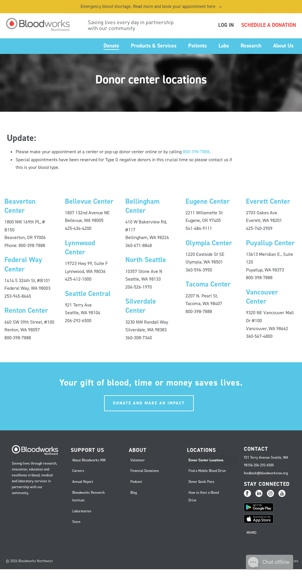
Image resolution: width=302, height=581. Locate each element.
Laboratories (81, 511)
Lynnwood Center (80, 247)
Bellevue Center (89, 201)
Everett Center (268, 201)
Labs (224, 45)
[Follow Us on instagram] (270, 494)
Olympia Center (209, 243)
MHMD (251, 532)
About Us (283, 45)
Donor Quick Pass (201, 481)
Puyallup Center (270, 243)
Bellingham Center (142, 206)
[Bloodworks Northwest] (41, 24)
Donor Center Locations (206, 460)
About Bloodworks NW (89, 460)
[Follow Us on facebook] (247, 494)
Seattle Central (88, 293)
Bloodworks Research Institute (88, 496)
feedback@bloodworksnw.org (266, 473)
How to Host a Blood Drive (203, 496)
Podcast (136, 481)
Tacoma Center (208, 284)
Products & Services (153, 45)
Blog (133, 492)
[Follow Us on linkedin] (258, 494)
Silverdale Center (140, 306)
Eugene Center (208, 201)
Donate (111, 45)
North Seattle (145, 259)
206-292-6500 (264, 465)
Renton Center (26, 310)
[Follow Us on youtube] (281, 494)
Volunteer (137, 460)
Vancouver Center (262, 296)
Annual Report (82, 481)
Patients (197, 45)
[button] (269, 568)
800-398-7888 (196, 152)
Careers (78, 470)
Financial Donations (144, 470)
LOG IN (226, 25)
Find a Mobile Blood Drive (207, 470)
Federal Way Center (23, 264)
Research (251, 45)
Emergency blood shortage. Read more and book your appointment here (151, 6)
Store (76, 521)
